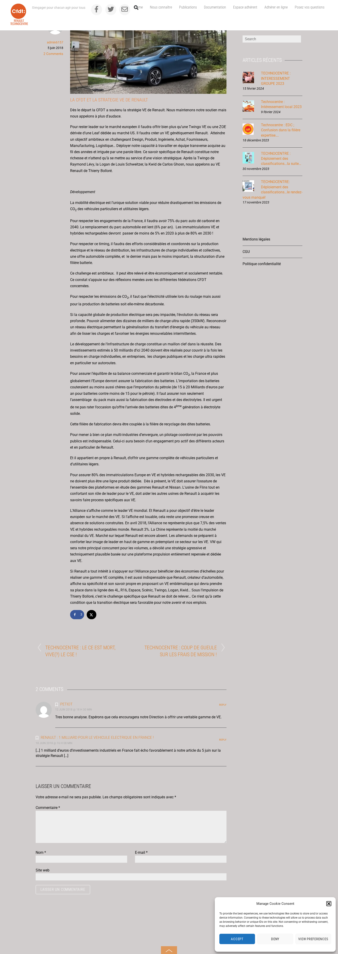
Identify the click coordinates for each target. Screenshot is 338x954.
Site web (42, 870)
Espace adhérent (245, 7)
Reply (222, 704)
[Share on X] (91, 614)
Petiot (66, 704)
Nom (41, 852)
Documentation (215, 7)
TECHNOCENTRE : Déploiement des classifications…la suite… (281, 158)
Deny (275, 939)
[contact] (124, 9)
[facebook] (96, 9)
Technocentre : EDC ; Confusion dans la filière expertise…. (280, 130)
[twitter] (110, 9)
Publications (188, 7)
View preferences (313, 939)
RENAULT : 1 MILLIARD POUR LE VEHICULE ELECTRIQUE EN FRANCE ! (97, 737)
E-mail (141, 852)
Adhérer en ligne (276, 7)
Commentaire (48, 807)
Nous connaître (161, 7)
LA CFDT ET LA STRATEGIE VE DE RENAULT (109, 100)
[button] (329, 903)
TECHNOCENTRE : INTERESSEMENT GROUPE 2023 (276, 78)
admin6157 (55, 42)
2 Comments (53, 54)
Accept (237, 939)
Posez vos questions (309, 7)
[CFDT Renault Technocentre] (19, 23)
